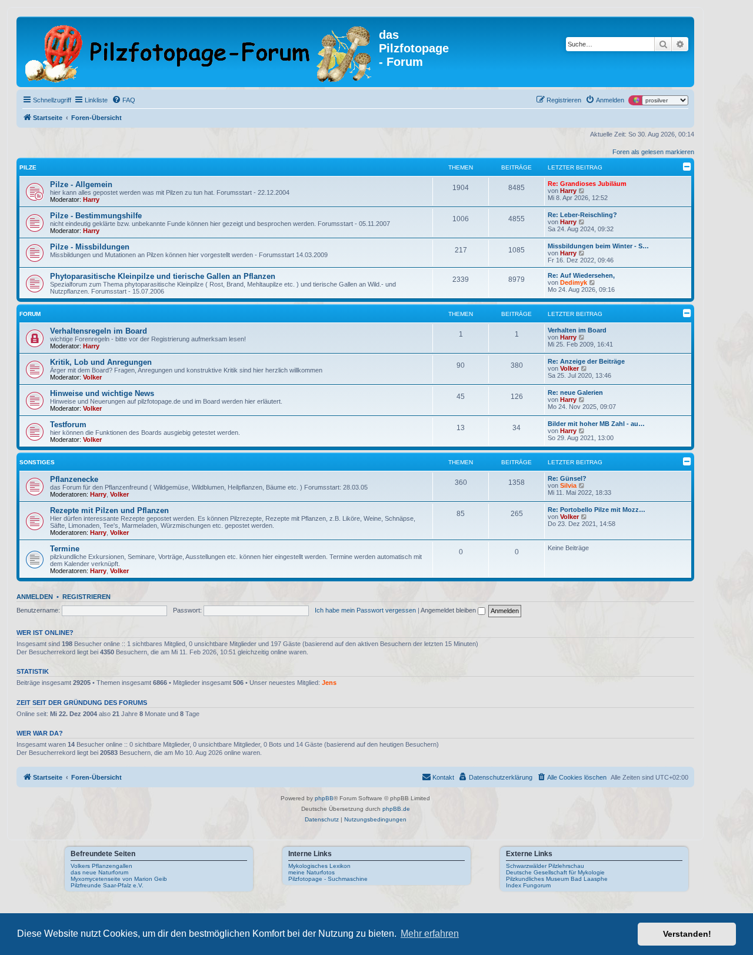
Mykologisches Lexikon (319, 866)
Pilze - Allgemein (81, 184)
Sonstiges (37, 462)
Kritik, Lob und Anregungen (101, 362)
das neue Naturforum (99, 872)
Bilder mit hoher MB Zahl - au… (596, 423)
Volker (92, 377)
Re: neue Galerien (575, 392)
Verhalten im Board (577, 330)
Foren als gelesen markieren (653, 151)
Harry (91, 199)
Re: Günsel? (567, 478)
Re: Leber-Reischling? (582, 214)
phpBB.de (396, 809)
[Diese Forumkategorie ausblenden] (687, 166)
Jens (329, 682)
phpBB (324, 798)
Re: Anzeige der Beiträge (586, 361)
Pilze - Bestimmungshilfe (96, 215)
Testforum (68, 424)
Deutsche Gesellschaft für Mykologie (555, 872)
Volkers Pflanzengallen (101, 866)
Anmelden (34, 596)
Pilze (27, 167)
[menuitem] (123, 100)
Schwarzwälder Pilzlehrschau (545, 866)
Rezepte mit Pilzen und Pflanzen (109, 510)
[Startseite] (199, 51)
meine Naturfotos (311, 872)
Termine (64, 548)
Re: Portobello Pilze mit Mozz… (596, 509)
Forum (30, 314)
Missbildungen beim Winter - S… (598, 245)
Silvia (568, 485)
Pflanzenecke (74, 479)
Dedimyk (573, 282)
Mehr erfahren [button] (430, 934)
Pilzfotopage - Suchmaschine (328, 879)
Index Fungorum (528, 885)
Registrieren (86, 596)
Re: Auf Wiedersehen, (581, 275)
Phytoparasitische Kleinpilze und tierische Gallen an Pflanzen (162, 276)
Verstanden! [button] (687, 934)
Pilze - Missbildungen (89, 246)
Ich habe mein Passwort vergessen (365, 610)
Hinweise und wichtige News (102, 393)
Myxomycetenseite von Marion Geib (119, 879)
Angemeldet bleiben (449, 610)
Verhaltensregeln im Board (98, 331)
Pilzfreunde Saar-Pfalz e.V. (107, 885)
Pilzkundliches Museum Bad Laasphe (557, 879)
